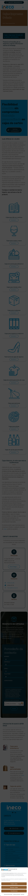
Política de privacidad (16, 894)
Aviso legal (22, 894)
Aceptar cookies (14, 883)
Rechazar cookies (14, 887)
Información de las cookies (8, 894)
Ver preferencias (14, 891)
